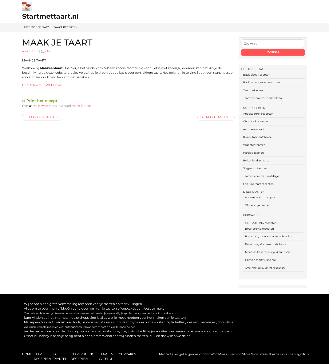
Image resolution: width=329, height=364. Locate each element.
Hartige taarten (253, 152)
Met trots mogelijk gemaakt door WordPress (193, 354)
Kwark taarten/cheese (257, 137)
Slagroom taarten (255, 168)
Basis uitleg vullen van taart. (262, 82)
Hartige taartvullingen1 (260, 260)
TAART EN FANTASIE (44, 117)
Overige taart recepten (258, 184)
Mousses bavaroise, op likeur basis (267, 252)
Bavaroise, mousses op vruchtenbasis (270, 236)
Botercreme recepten (259, 228)
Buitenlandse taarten (257, 160)
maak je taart (82, 106)
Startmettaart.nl (50, 16)
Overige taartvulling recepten (265, 267)
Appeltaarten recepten (258, 113)
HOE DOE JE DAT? (36, 27)
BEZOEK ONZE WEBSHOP (42, 85)
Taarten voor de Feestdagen (261, 176)
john (47, 51)
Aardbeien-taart (253, 129)
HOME (27, 354)
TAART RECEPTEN (65, 27)
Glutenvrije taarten (257, 205)
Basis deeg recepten (256, 74)
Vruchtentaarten (254, 145)
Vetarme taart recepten (260, 197)
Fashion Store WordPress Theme (254, 354)
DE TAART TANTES (214, 117)
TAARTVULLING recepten (259, 223)
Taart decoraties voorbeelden (262, 98)
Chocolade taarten (255, 121)
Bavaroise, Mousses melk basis (265, 244)
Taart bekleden (253, 90)
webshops (49, 106)
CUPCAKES (250, 215)
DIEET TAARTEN (253, 191)
